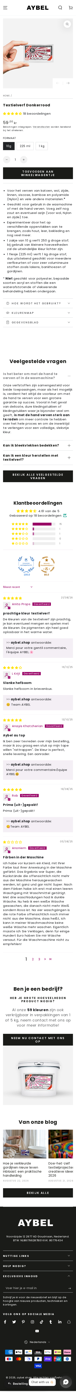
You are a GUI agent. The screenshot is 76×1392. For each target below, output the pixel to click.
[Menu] (5, 7)
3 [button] (39, 959)
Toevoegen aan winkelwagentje (38, 173)
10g (8, 146)
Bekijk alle (38, 1193)
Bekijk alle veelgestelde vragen (38, 476)
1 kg (42, 146)
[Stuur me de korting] (70, 1288)
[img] (12, 598)
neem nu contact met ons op (38, 1040)
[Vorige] (58, 83)
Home (6, 95)
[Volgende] (68, 83)
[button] (60, 7)
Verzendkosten (41, 126)
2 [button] (33, 959)
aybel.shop (24, 1377)
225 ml (25, 146)
